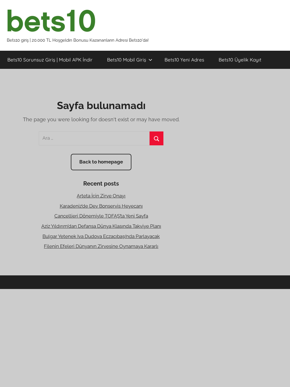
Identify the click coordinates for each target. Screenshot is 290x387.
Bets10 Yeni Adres (184, 60)
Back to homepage (101, 162)
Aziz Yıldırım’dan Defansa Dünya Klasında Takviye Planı (101, 226)
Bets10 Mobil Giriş (126, 60)
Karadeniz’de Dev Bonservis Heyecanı (101, 206)
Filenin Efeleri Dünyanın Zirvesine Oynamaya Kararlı (101, 246)
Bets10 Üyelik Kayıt (240, 60)
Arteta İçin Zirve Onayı (101, 196)
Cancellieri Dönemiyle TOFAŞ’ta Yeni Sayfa (101, 216)
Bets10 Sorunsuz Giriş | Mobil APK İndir (50, 60)
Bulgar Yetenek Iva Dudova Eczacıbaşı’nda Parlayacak (101, 236)
